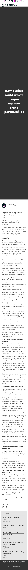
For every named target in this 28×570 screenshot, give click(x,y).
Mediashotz (5, 231)
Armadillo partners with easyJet (13, 525)
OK (8, 566)
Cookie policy (16, 566)
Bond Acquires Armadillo (11, 517)
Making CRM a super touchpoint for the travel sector (13, 543)
